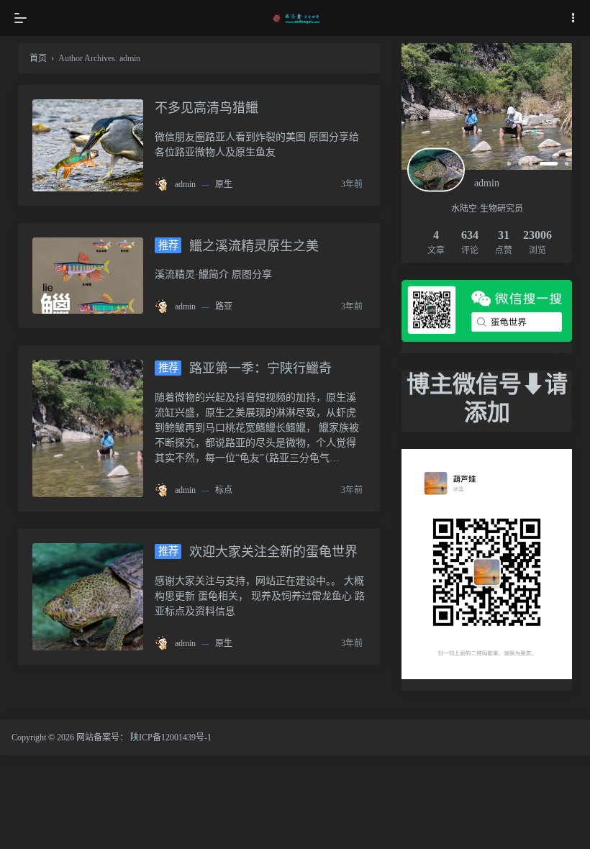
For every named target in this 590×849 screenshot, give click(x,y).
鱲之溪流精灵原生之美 (238, 246)
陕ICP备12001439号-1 (171, 737)
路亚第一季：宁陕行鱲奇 (245, 368)
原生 (223, 184)
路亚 (223, 306)
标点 (223, 490)
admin (185, 184)
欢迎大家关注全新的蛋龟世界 (258, 552)
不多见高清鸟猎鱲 (206, 108)
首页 (38, 58)
